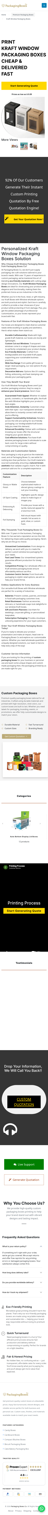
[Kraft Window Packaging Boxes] (15, 146)
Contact (36, 1511)
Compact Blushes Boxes (15, 1439)
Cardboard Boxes (12, 1435)
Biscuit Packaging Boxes (15, 1444)
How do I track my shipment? (15, 1292)
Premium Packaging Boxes (23, 15)
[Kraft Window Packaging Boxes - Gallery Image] (24, 146)
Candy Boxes (10, 1430)
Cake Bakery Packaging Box (17, 1449)
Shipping (27, 1511)
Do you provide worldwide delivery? (18, 1282)
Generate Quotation (25, 1180)
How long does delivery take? (15, 1272)
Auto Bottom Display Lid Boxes (24, 837)
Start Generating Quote (24, 911)
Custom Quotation (24, 1102)
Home (3, 15)
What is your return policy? (14, 1246)
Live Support (25, 1164)
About (10, 1511)
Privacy (18, 1511)
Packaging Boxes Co (10, 637)
